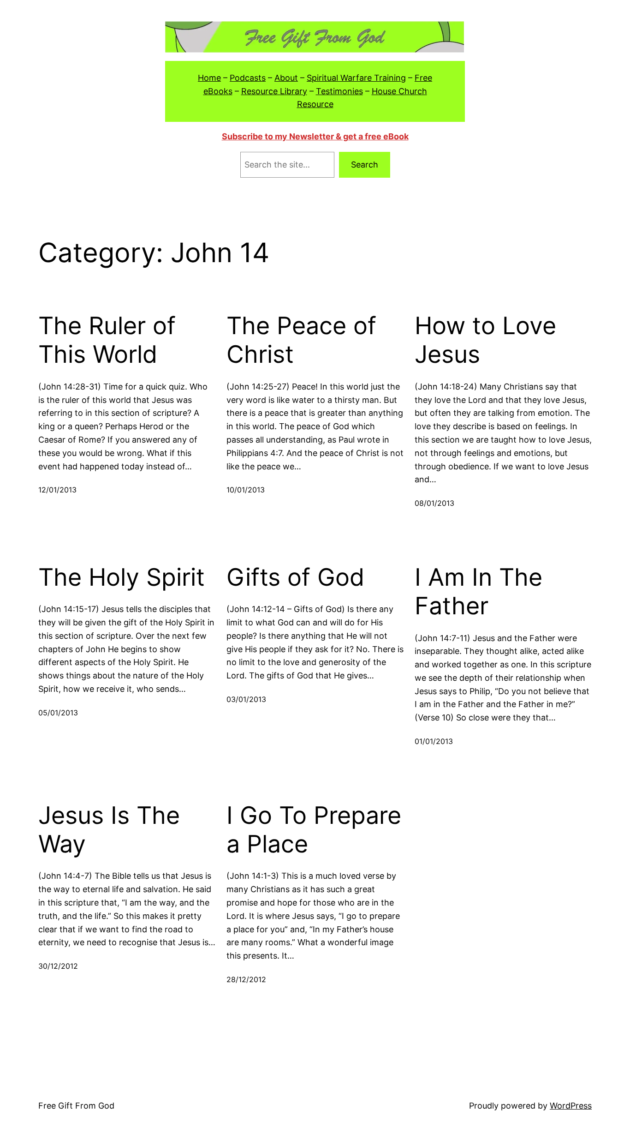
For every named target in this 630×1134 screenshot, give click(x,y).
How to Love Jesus (485, 340)
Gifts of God (295, 577)
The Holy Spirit (121, 577)
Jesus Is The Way (109, 829)
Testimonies (339, 91)
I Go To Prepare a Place (313, 829)
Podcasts (248, 78)
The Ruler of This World (107, 340)
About (286, 78)
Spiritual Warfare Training (356, 78)
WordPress (571, 1105)
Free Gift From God (76, 1105)
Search (364, 164)
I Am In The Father (478, 591)
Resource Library (274, 91)
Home (209, 78)
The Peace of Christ (301, 340)
